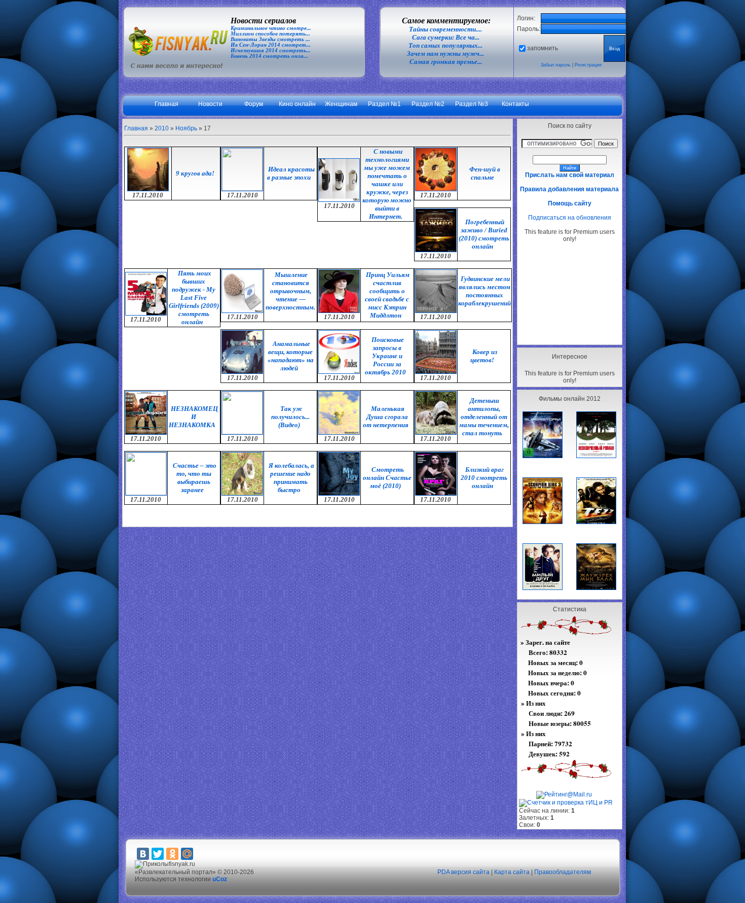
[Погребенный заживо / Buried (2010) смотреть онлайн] (436, 250)
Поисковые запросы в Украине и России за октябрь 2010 (385, 356)
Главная (166, 104)
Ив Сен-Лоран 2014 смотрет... (271, 45)
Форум (253, 104)
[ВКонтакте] (143, 854)
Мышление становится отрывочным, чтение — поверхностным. (290, 291)
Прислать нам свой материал (569, 175)
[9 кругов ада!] (148, 189)
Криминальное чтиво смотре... (271, 28)
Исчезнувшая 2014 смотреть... (271, 50)
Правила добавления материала (569, 189)
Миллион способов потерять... (270, 34)
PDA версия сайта (463, 872)
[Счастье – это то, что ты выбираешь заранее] (146, 493)
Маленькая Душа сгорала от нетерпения (385, 417)
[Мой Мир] (187, 854)
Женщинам (341, 104)
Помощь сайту (569, 203)
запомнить (542, 48)
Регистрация (588, 64)
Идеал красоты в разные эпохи (291, 173)
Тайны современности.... (445, 29)
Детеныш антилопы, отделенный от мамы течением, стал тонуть (484, 417)
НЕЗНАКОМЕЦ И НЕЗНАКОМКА (193, 417)
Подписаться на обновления (569, 217)
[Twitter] (158, 854)
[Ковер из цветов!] (436, 371)
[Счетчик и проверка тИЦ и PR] (566, 802)
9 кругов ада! (195, 173)
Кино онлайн (297, 104)
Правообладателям (562, 872)
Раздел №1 (384, 104)
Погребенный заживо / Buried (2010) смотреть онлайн (484, 234)
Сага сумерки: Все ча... (445, 37)
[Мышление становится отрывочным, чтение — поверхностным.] (242, 311)
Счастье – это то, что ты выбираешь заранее (194, 478)
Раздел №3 (471, 104)
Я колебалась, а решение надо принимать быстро (291, 478)
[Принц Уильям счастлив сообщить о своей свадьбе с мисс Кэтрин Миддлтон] (339, 311)
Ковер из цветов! (483, 356)
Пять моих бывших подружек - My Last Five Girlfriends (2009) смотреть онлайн (194, 297)
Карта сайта (512, 872)
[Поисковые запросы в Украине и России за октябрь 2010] (339, 371)
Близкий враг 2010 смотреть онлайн (484, 478)
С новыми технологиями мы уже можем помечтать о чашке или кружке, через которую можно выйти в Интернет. (387, 184)
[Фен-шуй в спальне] (436, 189)
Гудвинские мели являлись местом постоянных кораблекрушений (484, 291)
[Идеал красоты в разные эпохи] (242, 188)
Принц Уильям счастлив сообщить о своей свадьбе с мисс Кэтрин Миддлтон (387, 295)
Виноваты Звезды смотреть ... (270, 39)
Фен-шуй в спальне (484, 173)
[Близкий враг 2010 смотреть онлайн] (436, 493)
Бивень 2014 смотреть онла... (269, 56)
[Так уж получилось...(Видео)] (242, 432)
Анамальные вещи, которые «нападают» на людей (291, 356)
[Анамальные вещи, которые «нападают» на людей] (242, 371)
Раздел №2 (428, 104)
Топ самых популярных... (445, 45)
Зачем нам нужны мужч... (445, 53)
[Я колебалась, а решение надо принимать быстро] (242, 493)
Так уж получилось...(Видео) (290, 417)
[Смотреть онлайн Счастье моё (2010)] (339, 493)
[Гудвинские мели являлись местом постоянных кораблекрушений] (436, 311)
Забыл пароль (556, 64)
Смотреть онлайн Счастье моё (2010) (387, 478)
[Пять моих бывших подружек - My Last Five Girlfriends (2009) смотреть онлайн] (146, 313)
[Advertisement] (569, 293)
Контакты (515, 104)
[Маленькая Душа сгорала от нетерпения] (339, 432)
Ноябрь (186, 128)
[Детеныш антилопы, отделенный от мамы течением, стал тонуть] (436, 432)
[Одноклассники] (172, 854)
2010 (162, 128)
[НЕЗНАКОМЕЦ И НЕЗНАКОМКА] (146, 432)
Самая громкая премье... (445, 61)
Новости (210, 104)
